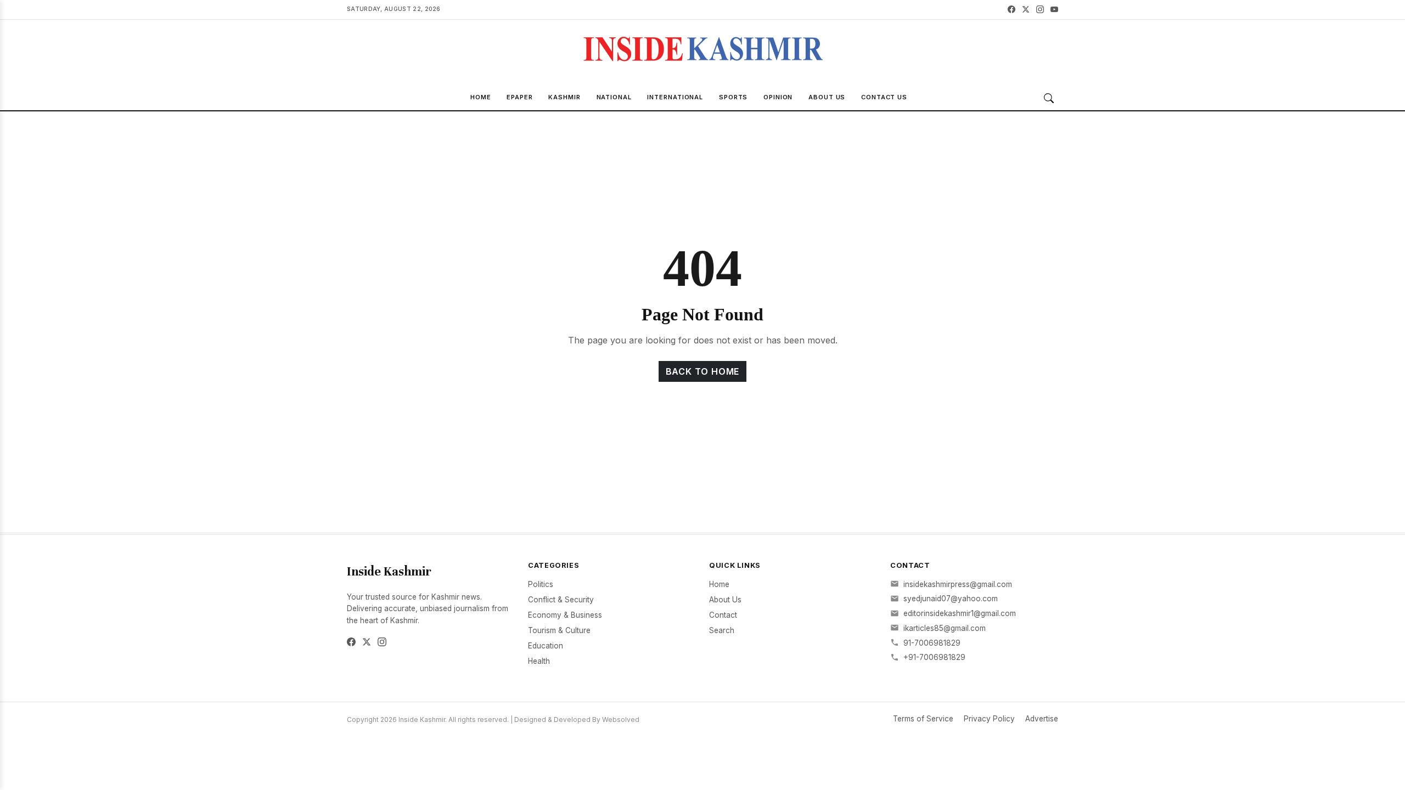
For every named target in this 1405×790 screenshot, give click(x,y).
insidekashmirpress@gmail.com (957, 584)
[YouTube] (1054, 9)
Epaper (519, 97)
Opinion (778, 97)
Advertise (1041, 718)
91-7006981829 (931, 643)
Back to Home (703, 371)
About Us (826, 97)
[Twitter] (1026, 9)
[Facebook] (1011, 9)
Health (539, 661)
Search (721, 630)
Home (480, 97)
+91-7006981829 (934, 657)
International (675, 97)
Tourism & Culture (559, 630)
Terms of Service (923, 718)
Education (545, 645)
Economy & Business (565, 615)
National (614, 97)
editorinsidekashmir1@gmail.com (959, 613)
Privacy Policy (989, 718)
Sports (733, 97)
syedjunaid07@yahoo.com (950, 598)
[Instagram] (1040, 9)
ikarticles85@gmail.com (944, 628)
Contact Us (884, 97)
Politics (540, 584)
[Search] (1048, 98)
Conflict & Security (561, 599)
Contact (723, 615)
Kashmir (564, 97)
